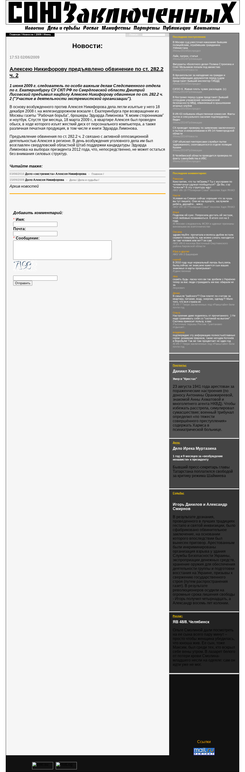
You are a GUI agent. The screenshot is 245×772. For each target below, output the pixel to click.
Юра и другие (181, 251)
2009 (38, 34)
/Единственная (182, 271)
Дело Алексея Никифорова (44, 180)
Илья (176, 212)
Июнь (47, 34)
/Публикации (194, 58)
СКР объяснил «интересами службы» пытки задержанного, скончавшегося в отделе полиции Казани (202, 144)
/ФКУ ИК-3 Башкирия (185, 254)
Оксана (177, 231)
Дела (72, 179)
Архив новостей (24, 186)
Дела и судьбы (88, 179)
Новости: (87, 46)
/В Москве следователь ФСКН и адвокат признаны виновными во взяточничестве (203, 225)
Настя (176, 195)
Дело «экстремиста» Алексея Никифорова (55, 174)
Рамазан (178, 178)
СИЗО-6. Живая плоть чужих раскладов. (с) (199, 89)
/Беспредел (193, 50)
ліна (175, 276)
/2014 (183, 50)
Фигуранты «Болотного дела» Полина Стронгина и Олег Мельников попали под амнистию (203, 65)
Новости (27, 34)
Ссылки (204, 742)
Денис (176, 293)
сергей (177, 259)
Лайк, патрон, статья (185, 56)
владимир (179, 332)
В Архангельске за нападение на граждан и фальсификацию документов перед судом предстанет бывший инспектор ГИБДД (199, 78)
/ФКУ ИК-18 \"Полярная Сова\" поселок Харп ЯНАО (204, 190)
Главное (97, 173)
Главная (15, 34)
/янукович (179, 287)
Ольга (176, 312)
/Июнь (176, 50)
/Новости (192, 69)
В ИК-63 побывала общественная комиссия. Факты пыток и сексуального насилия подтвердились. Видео (204, 116)
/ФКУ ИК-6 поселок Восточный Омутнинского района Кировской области (200, 245)
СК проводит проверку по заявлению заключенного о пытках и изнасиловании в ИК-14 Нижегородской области (204, 130)
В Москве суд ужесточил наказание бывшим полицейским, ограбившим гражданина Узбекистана (200, 45)
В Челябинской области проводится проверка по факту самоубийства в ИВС (202, 157)
